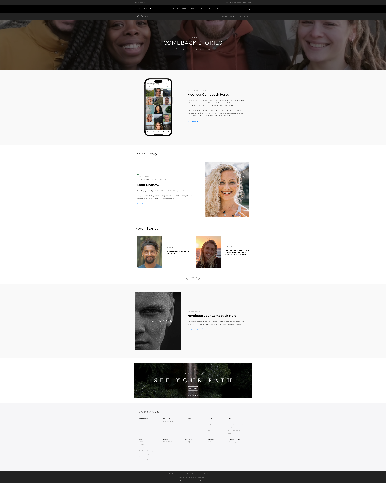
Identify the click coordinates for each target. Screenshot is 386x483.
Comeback (142, 447)
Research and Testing (145, 460)
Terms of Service (182, 477)
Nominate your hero (194, 329)
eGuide (210, 430)
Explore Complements (145, 424)
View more (193, 278)
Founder (141, 444)
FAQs (208, 8)
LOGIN (216, 8)
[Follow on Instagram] (189, 442)
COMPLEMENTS (173, 8)
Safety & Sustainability (234, 427)
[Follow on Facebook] (186, 442)
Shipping (231, 433)
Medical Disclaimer (203, 477)
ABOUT (201, 8)
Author (210, 427)
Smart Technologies (144, 454)
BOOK (193, 8)
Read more (141, 203)
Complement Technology (146, 451)
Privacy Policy (192, 477)
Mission (141, 441)
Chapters (211, 424)
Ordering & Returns (234, 430)
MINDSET (185, 8)
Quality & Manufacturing (235, 424)
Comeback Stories (227, 16)
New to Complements (145, 421)
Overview (211, 421)
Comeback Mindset (144, 463)
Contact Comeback (169, 441)
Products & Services (234, 421)
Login (209, 441)
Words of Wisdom (237, 16)
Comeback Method (144, 457)
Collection (246, 16)
